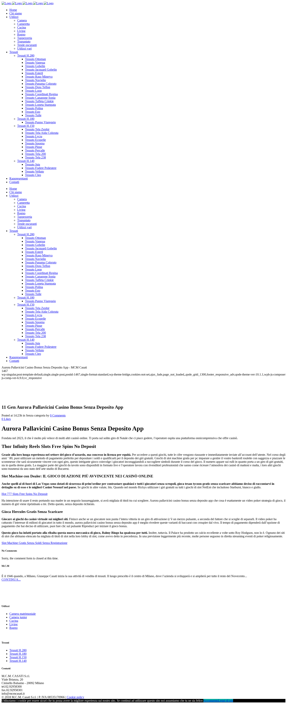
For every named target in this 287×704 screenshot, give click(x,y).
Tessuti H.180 (18, 653)
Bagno (13, 627)
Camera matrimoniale (22, 613)
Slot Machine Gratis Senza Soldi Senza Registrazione (34, 543)
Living (13, 624)
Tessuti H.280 (18, 650)
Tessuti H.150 (18, 657)
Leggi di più (225, 700)
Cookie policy (75, 697)
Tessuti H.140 (18, 660)
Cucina (13, 620)
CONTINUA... (11, 579)
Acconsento (210, 700)
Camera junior (18, 617)
